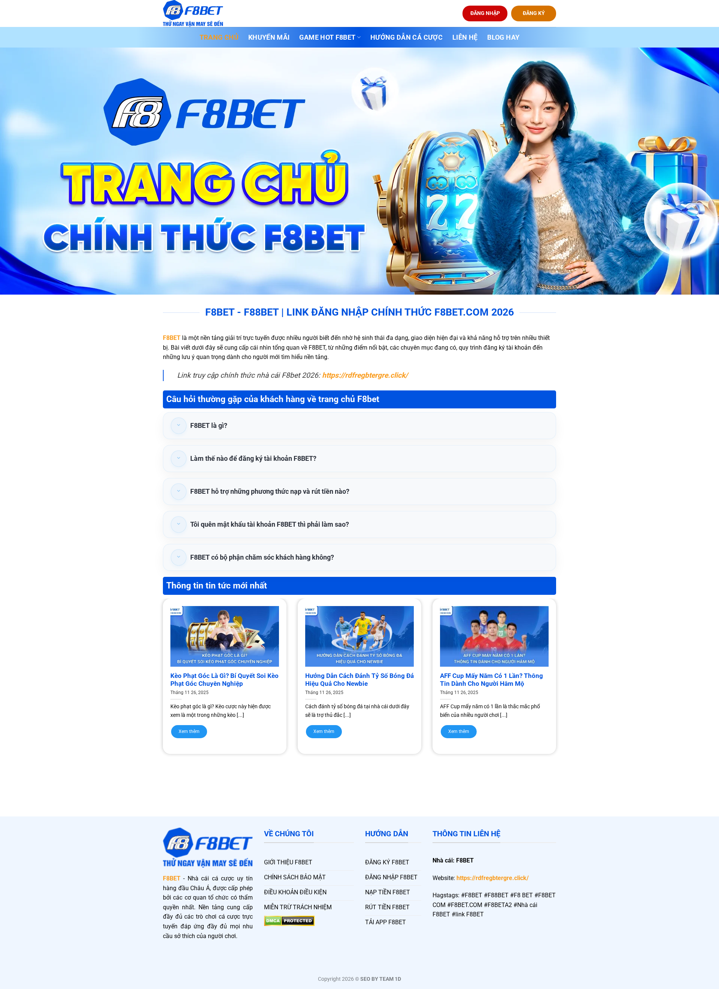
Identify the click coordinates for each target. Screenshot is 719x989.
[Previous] (149, 662)
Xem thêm (189, 731)
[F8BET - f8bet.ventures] (200, 13)
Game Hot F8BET (327, 37)
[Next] (569, 662)
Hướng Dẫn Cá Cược (406, 37)
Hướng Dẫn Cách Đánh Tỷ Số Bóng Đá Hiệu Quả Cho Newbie (359, 680)
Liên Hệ (464, 37)
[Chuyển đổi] (178, 425)
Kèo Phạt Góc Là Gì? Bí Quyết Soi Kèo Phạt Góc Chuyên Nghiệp (224, 680)
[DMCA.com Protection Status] (289, 920)
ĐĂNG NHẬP (485, 13)
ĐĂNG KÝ (534, 13)
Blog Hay (503, 37)
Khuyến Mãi (269, 37)
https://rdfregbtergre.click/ (492, 878)
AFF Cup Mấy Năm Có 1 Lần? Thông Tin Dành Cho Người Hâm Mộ (491, 680)
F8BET (171, 337)
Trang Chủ (219, 37)
